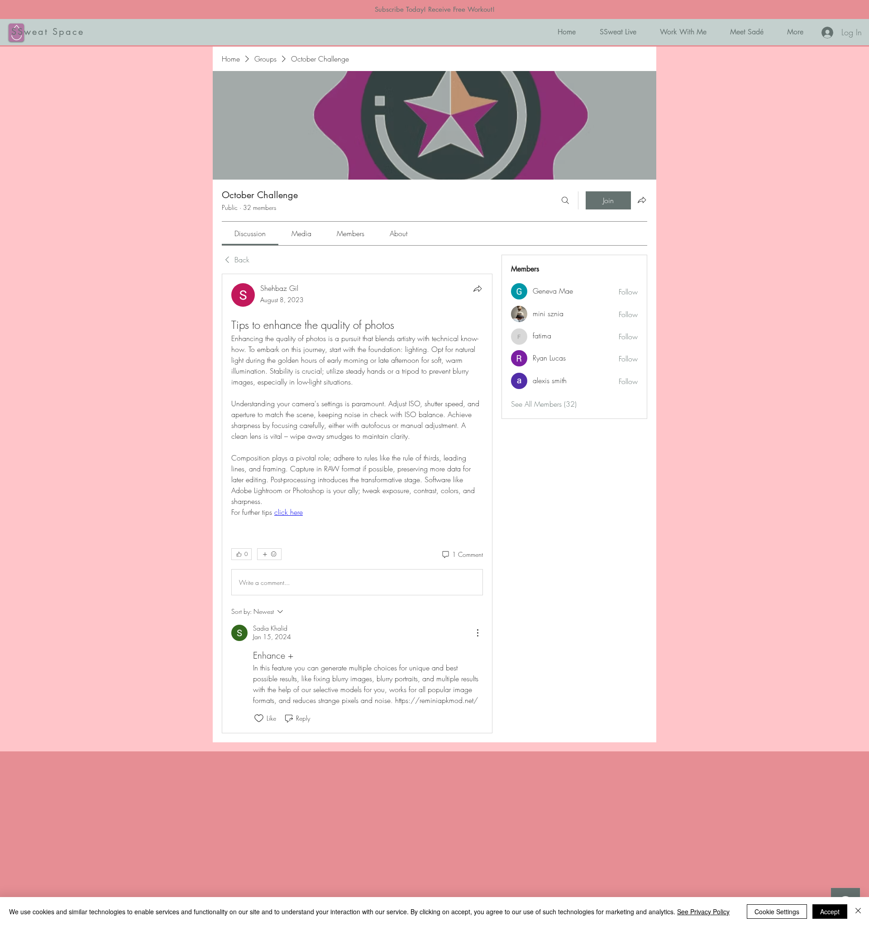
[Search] (565, 200)
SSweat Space (47, 32)
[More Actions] (477, 632)
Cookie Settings (776, 911)
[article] (357, 503)
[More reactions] (269, 554)
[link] (250, 233)
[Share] (477, 288)
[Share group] (641, 200)
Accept (830, 911)
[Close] (858, 911)
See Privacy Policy (703, 911)
